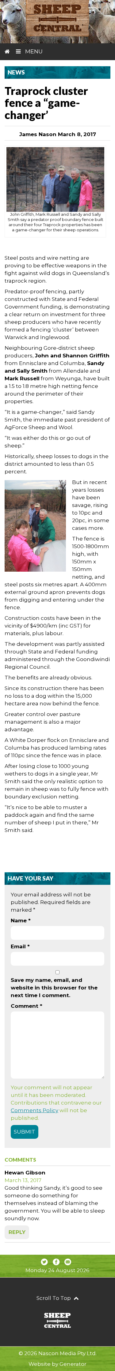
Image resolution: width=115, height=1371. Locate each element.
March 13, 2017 (23, 1180)
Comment (26, 1006)
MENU (33, 51)
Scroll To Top (54, 1298)
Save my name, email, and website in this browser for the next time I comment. (54, 987)
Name (21, 920)
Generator (72, 1364)
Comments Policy (34, 1110)
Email (20, 946)
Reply (17, 1232)
